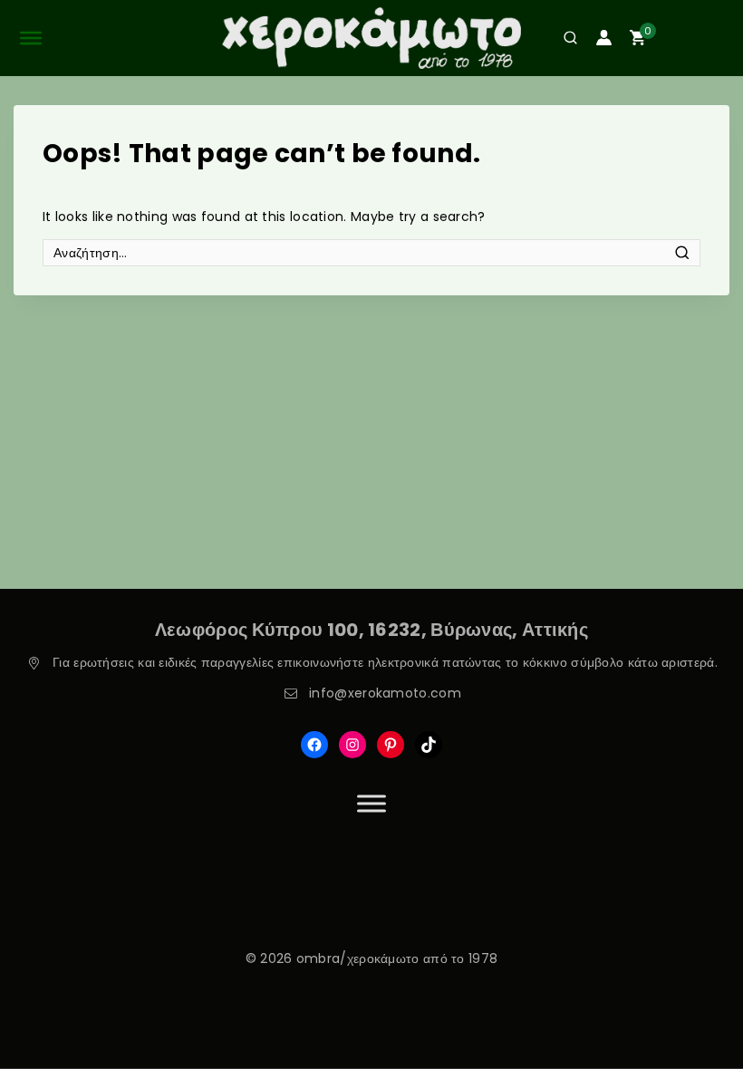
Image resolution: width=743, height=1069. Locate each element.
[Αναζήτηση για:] (371, 253)
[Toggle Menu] (371, 803)
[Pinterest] (390, 744)
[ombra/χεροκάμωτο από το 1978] (371, 38)
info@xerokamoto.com (385, 693)
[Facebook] (314, 744)
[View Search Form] (563, 37)
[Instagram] (352, 744)
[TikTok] (428, 744)
